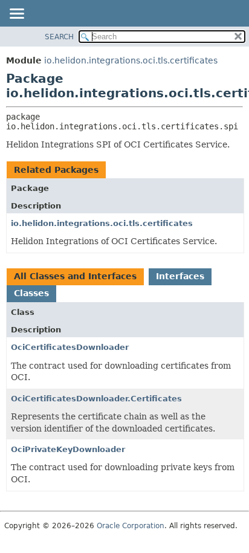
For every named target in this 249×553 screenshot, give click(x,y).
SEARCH (59, 37)
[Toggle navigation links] (16, 14)
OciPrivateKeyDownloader (68, 449)
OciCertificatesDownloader (70, 347)
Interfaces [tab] (180, 276)
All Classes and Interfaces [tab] (75, 276)
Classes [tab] (31, 293)
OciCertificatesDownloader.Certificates (96, 398)
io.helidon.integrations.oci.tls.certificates (131, 60)
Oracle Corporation (130, 526)
